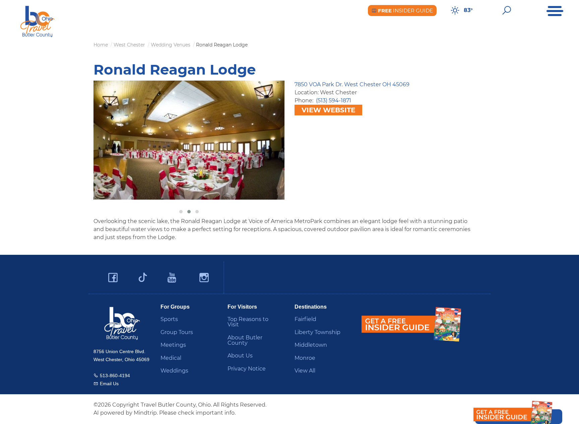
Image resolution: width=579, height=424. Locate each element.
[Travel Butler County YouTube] (172, 278)
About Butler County (245, 340)
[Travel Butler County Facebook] (113, 278)
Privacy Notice (247, 368)
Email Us (109, 383)
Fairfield (305, 319)
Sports (169, 319)
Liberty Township (317, 332)
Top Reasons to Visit (248, 322)
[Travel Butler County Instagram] (204, 278)
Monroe (305, 358)
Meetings (173, 345)
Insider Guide (405, 10)
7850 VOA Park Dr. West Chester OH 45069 (352, 84)
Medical (170, 358)
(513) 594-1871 (333, 100)
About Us (240, 355)
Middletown (311, 345)
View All (305, 370)
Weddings (174, 370)
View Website (328, 110)
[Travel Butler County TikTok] (142, 274)
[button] (181, 211)
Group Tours (176, 332)
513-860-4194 (115, 375)
